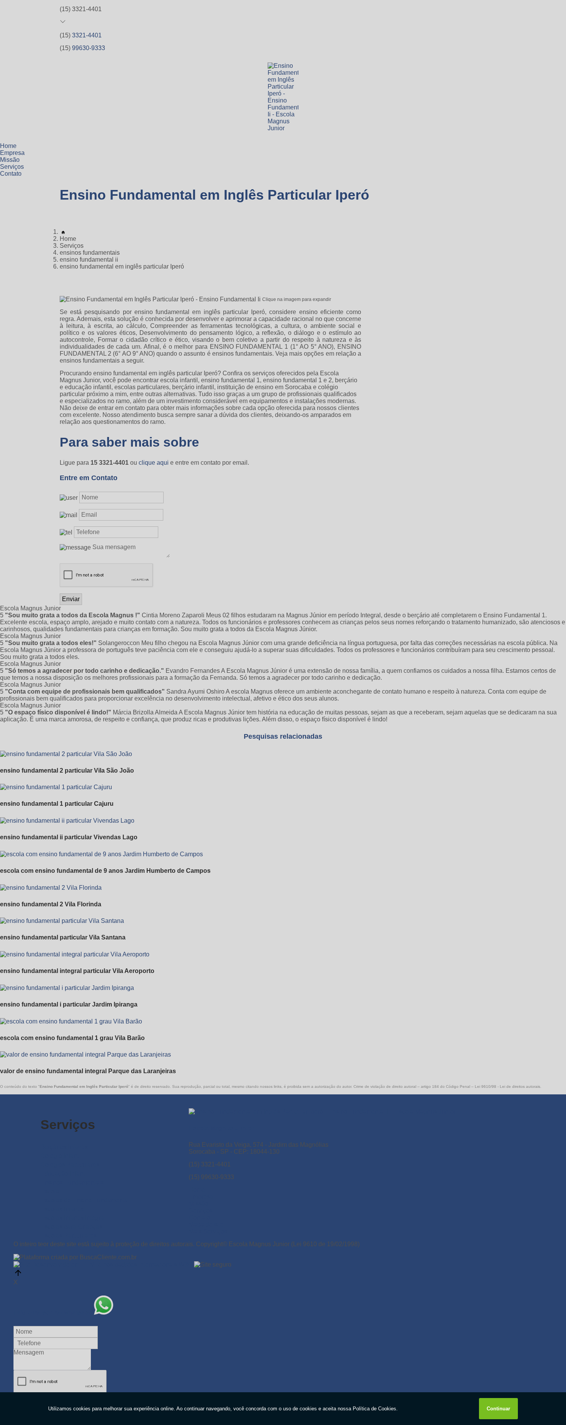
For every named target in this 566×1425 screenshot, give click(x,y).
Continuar (498, 1409)
